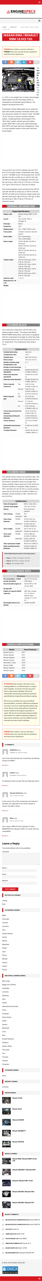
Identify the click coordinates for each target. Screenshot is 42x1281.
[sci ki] (3, 1229)
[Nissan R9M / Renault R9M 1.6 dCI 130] (6, 1161)
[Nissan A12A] (6, 1111)
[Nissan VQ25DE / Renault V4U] (6, 1194)
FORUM (6, 52)
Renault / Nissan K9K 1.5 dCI (22, 1181)
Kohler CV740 (22, 1248)
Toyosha (5, 1057)
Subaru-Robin (7, 1046)
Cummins (5, 926)
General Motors (7, 933)
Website (5, 880)
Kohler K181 (20, 1234)
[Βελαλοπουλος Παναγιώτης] (3, 1220)
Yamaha (5, 1061)
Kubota (4, 1024)
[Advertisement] (21, 150)
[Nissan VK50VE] (6, 1144)
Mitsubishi (5, 944)
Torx (3, 1053)
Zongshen (5, 1064)
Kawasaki (5, 1013)
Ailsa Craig (6, 981)
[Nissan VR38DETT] (6, 1133)
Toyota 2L (15, 1229)
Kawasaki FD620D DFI (26, 1253)
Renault (4, 959)
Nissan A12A (17, 1109)
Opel (3, 952)
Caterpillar (5, 988)
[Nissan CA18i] (6, 1100)
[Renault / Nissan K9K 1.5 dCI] (6, 1183)
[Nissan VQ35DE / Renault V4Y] (6, 1205)
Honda (4, 937)
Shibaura (5, 1042)
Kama (4, 1010)
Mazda (4, 941)
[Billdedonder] (3, 1253)
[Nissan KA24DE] (6, 1122)
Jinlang (4, 900)
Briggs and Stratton (9, 984)
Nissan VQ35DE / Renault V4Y (23, 1202)
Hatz (3, 999)
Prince (4, 955)
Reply (6, 765)
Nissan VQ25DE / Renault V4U (23, 1191)
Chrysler (5, 922)
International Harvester (10, 1006)
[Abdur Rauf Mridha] (3, 1243)
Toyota (4, 970)
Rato (3, 904)
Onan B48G (23, 1238)
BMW (4, 915)
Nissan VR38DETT (19, 1131)
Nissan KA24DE (18, 1120)
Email (4, 874)
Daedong (5, 995)
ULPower (5, 1087)
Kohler (4, 1021)
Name (4, 868)
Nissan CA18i (17, 1098)
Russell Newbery (8, 1039)
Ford (3, 930)
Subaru (4, 962)
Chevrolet (5, 919)
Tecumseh (5, 1050)
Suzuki (4, 966)
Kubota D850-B (34, 1220)
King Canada (6, 1017)
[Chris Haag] (3, 1234)
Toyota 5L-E (26, 1243)
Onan (4, 1031)
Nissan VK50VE (18, 1142)
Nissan (4, 948)
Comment (5, 852)
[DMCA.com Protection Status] (10, 1273)
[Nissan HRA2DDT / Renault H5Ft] (6, 1172)
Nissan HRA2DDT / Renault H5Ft (24, 1170)
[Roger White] (3, 1248)
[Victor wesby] (3, 1238)
